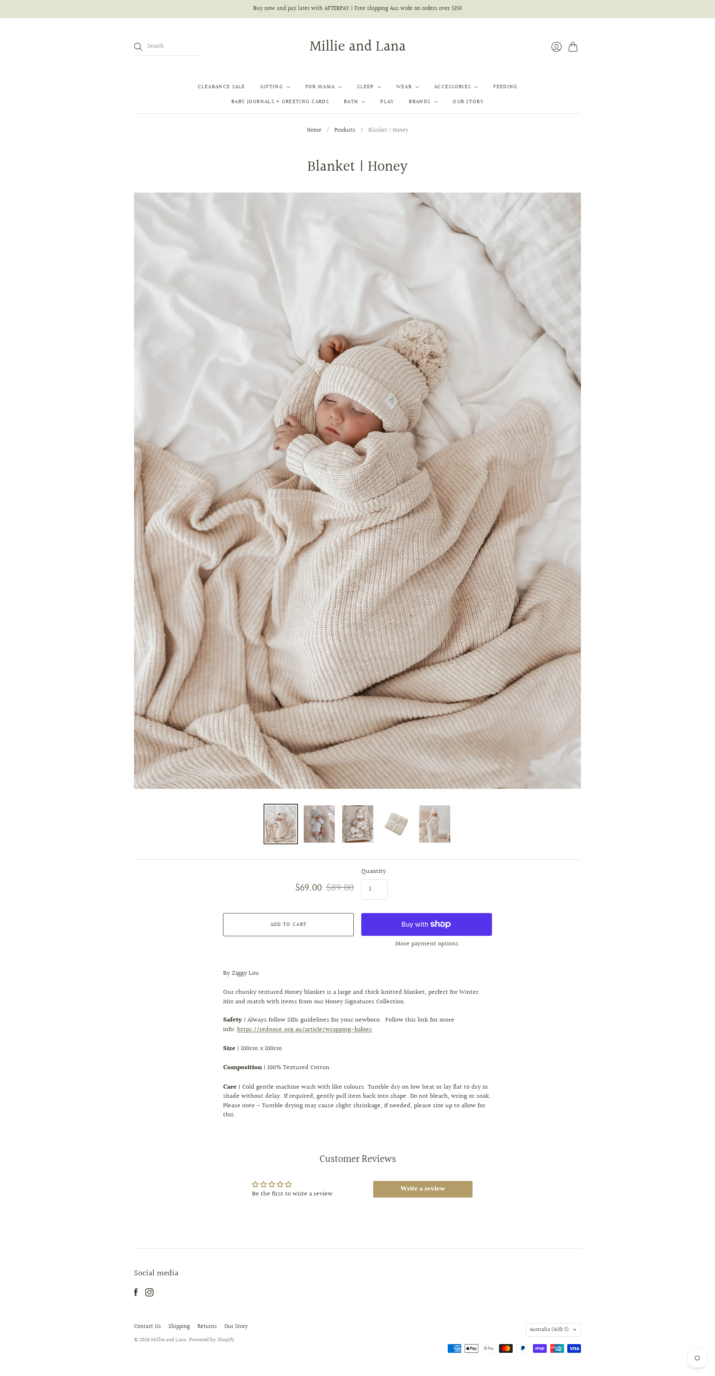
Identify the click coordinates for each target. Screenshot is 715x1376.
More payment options (426, 944)
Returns (207, 1326)
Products (344, 131)
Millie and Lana (358, 46)
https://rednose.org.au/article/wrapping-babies (304, 1029)
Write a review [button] (423, 1189)
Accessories (452, 87)
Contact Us (147, 1326)
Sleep (365, 87)
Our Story (468, 102)
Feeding (505, 87)
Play (387, 102)
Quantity (373, 871)
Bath (351, 102)
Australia (549, 1329)
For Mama (320, 87)
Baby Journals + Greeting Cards (280, 102)
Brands (419, 102)
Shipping (179, 1326)
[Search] (138, 47)
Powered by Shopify (212, 1340)
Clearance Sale (221, 87)
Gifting (271, 87)
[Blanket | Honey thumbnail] (280, 824)
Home (314, 131)
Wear (404, 87)
